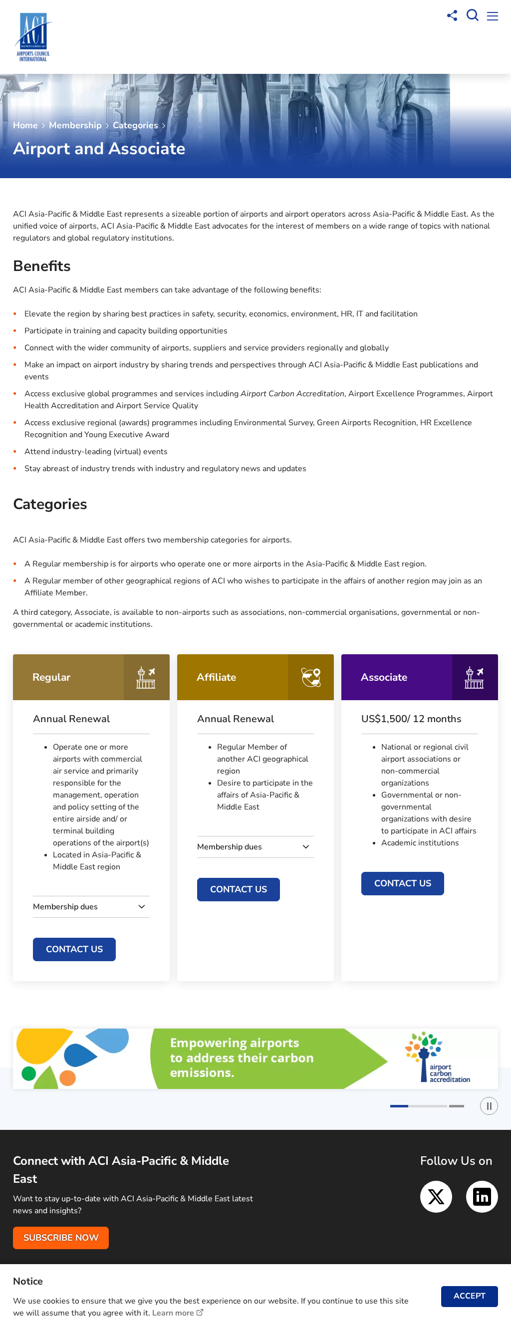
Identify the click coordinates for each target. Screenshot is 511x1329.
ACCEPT (470, 1296)
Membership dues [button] (65, 906)
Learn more (173, 1313)
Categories (135, 125)
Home (25, 125)
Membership (75, 125)
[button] (418, 1106)
